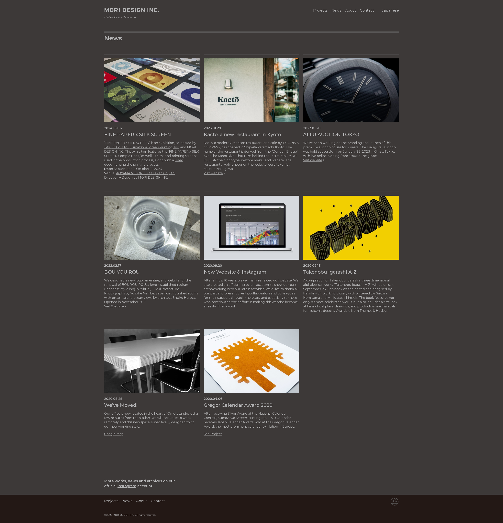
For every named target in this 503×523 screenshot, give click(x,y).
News (336, 10)
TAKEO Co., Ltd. (116, 147)
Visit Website (114, 306)
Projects (320, 10)
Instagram (126, 486)
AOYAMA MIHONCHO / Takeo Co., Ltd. (145, 173)
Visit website (213, 173)
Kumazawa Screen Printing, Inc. (154, 147)
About (350, 10)
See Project (213, 434)
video (179, 160)
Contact (367, 10)
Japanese (390, 10)
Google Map (113, 434)
